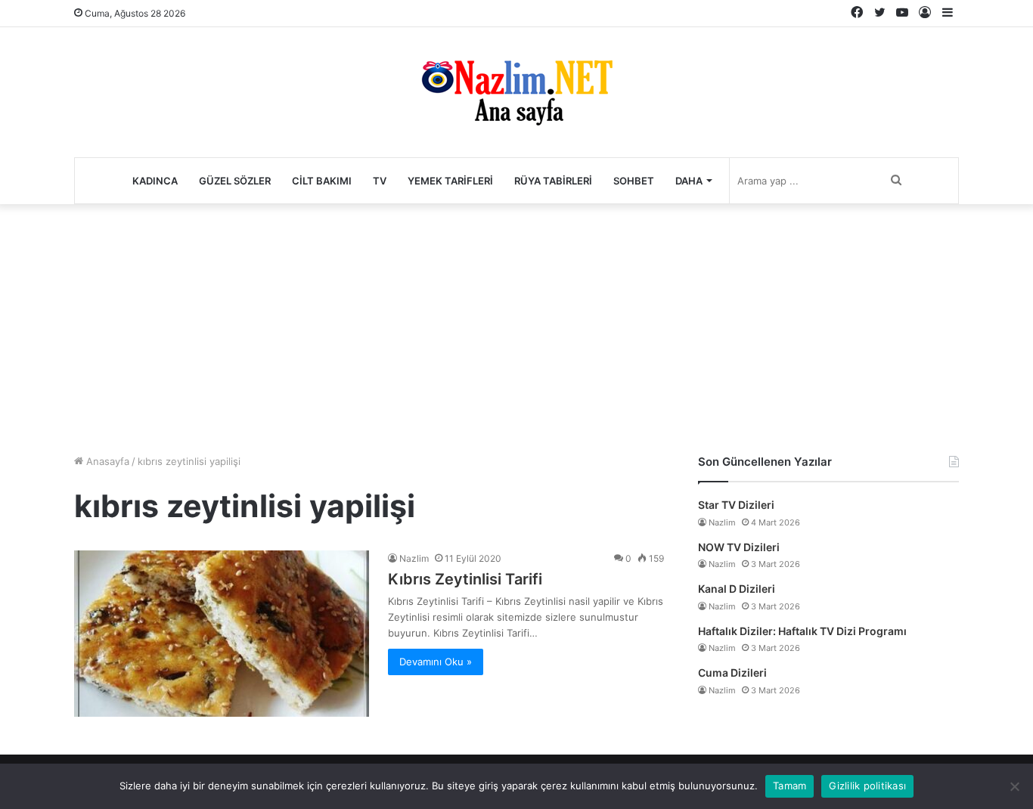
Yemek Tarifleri (450, 181)
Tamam (789, 786)
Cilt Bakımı (322, 181)
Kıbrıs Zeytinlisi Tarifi (465, 579)
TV (379, 181)
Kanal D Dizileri (736, 588)
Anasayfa (106, 461)
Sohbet (633, 181)
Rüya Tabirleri (553, 181)
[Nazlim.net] (517, 92)
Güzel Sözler (235, 181)
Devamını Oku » (435, 662)
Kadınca (155, 181)
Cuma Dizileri (732, 672)
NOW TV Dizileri (739, 547)
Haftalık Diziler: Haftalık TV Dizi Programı (802, 631)
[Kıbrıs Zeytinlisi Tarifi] (221, 633)
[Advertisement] (516, 325)
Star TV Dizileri (736, 504)
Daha (689, 181)
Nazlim (414, 558)
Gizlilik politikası (867, 786)
